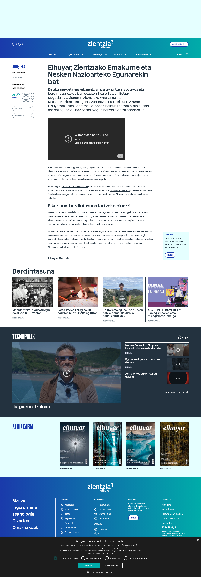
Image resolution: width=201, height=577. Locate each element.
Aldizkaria (177, 44)
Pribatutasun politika (172, 514)
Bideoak (68, 523)
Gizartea (20, 520)
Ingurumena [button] (73, 54)
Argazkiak (69, 518)
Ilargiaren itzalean (31, 406)
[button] (14, 43)
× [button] (198, 540)
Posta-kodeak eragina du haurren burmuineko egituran (77, 311)
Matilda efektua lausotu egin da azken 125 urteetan (31, 311)
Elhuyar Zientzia (18, 73)
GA (33, 100)
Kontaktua (167, 523)
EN (24, 100)
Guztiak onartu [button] (89, 565)
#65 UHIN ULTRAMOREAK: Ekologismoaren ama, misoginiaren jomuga (164, 313)
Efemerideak (105, 514)
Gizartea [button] (118, 54)
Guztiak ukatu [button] (112, 565)
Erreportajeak (71, 532)
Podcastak (70, 527)
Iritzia (67, 514)
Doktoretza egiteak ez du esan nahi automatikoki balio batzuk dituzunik (123, 313)
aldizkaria (120, 190)
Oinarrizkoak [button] (141, 54)
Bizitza (18, 500)
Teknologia (23, 514)
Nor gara (166, 505)
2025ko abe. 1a (132, 469)
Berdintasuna (18, 84)
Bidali (170, 255)
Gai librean (104, 518)
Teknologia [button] (97, 54)
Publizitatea (168, 509)
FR (33, 95)
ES (28, 95)
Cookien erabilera (171, 518)
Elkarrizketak (71, 509)
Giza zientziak (18, 88)
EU (24, 95)
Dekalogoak (104, 509)
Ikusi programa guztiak (176, 392)
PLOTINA (74, 231)
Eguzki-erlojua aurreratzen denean (143, 361)
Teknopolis (23, 336)
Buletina (181, 54)
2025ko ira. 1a (165, 469)
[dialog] (100, 557)
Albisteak (18, 66)
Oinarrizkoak (25, 527)
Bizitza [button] (52, 54)
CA (28, 100)
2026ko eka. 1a (66, 469)
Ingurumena (24, 507)
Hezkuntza (104, 505)
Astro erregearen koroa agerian (141, 375)
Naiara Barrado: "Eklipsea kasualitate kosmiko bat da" (143, 347)
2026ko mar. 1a (99, 469)
